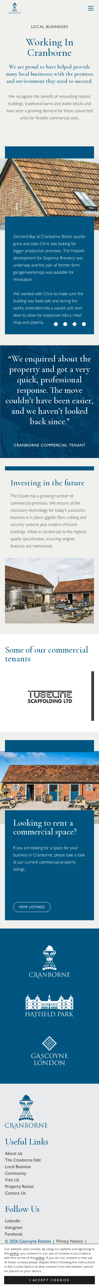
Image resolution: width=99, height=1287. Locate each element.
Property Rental (19, 1186)
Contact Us (15, 1193)
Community (15, 1173)
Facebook (14, 1234)
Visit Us (12, 1179)
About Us (13, 1153)
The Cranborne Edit (23, 1160)
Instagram (13, 1227)
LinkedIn (12, 1220)
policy (14, 1253)
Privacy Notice (69, 1241)
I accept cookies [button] (49, 1280)
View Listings (32, 907)
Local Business (18, 1166)
